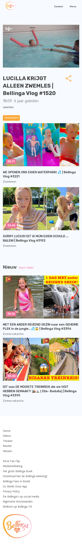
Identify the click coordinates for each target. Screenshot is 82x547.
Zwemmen (11, 118)
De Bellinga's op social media (21, 496)
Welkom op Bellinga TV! (17, 506)
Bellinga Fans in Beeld (16, 481)
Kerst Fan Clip (11, 461)
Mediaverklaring (12, 466)
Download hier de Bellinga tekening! (25, 476)
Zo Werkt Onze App (15, 486)
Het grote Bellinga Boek (17, 471)
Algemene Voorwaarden (18, 501)
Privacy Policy (11, 491)
